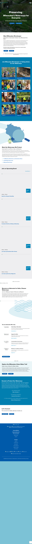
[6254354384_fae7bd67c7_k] (16, 226)
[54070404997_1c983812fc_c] (16, 254)
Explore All (12, 352)
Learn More (11, 373)
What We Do (12, 23)
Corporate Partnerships (15, 396)
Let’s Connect (16, 448)
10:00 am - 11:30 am (5, 271)
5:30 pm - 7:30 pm (4, 194)
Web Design (19, 458)
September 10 (28, 218)
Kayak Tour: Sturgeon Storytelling (8, 196)
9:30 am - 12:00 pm (5, 249)
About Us (6, 50)
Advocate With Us (16, 445)
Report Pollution (19, 23)
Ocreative (27, 458)
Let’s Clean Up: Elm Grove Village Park (8, 273)
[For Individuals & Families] (16, 390)
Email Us (16, 436)
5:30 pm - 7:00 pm (4, 222)
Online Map (4, 373)
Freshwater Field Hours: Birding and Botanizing (10, 223)
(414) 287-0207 (16, 435)
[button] (16, 159)
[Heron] (16, 198)
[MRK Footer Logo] (16, 424)
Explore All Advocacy (6, 356)
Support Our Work (16, 447)
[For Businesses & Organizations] (16, 394)
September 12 (28, 246)
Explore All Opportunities (15, 400)
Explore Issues (13, 345)
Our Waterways (16, 442)
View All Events (27, 171)
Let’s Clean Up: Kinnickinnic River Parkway (9, 251)
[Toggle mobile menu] (31, 3)
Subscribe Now (13, 331)
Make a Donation (13, 338)
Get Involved (16, 444)
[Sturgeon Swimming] (16, 173)
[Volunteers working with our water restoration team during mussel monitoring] (16, 398)
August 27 (28, 191)
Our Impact (11, 50)
